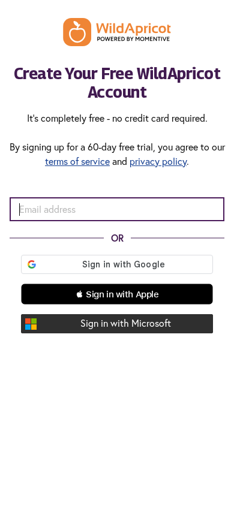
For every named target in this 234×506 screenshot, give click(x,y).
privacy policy (158, 161)
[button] (117, 294)
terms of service (77, 161)
